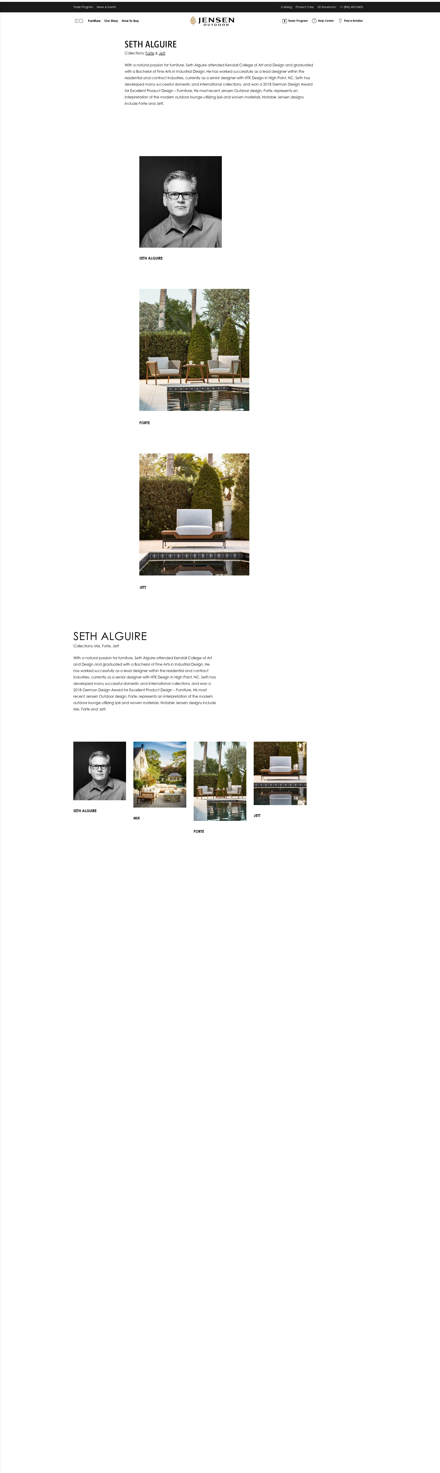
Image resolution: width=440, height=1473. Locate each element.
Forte (150, 53)
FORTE (144, 422)
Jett (162, 53)
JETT (142, 587)
